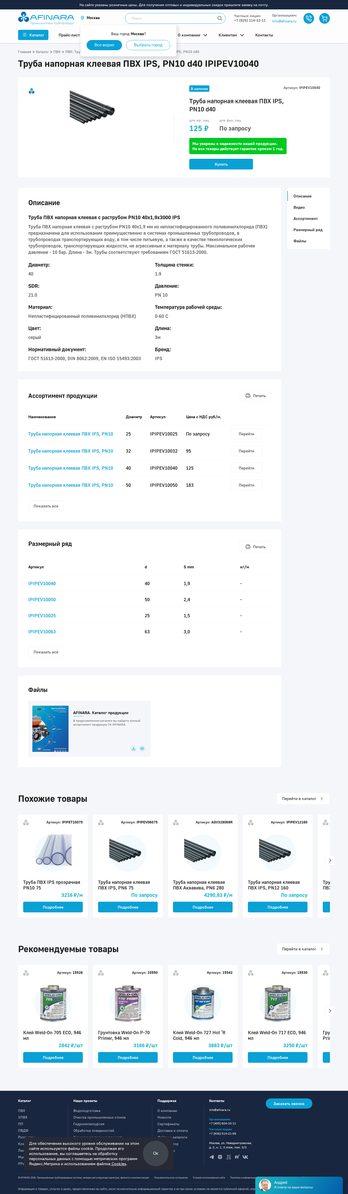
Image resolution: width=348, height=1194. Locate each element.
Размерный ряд (308, 229)
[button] (90, 18)
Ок (155, 1153)
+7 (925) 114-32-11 (250, 20)
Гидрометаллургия (88, 1124)
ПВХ (21, 1110)
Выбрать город (148, 45)
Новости (164, 1117)
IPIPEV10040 (42, 583)
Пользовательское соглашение (171, 1177)
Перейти (246, 433)
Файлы (299, 240)
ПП (20, 1124)
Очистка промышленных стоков (99, 1117)
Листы (23, 1150)
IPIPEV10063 (42, 631)
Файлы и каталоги (172, 1137)
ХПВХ (23, 1117)
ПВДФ (23, 1130)
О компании (167, 1110)
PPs (21, 1163)
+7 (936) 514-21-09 (222, 1133)
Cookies (118, 1163)
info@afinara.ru (284, 21)
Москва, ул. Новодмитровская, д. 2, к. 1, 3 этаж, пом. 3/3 (230, 1145)
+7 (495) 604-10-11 (222, 1123)
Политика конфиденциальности (247, 1177)
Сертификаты (168, 1124)
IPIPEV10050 (42, 599)
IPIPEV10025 (42, 615)
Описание (302, 196)
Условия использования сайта (209, 1177)
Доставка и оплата (172, 1130)
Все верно (104, 45)
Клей (22, 1143)
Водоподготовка (86, 1110)
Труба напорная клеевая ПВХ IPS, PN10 (70, 434)
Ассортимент (305, 218)
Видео (299, 207)
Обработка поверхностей (93, 1130)
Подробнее (53, 907)
